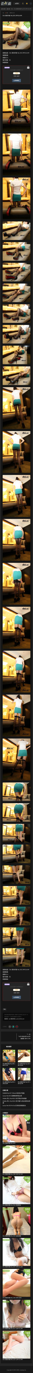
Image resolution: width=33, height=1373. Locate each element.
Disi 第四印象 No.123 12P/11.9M (13, 1359)
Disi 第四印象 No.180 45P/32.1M (13, 1174)
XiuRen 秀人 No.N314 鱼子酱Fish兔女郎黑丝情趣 (16, 1102)
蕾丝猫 (8, 9)
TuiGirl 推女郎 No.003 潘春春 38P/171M (24, 1037)
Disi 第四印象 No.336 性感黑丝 (12, 1205)
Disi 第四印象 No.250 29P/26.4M (16, 1018)
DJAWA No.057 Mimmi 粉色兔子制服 (13, 1093)
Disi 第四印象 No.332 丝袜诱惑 (12, 1236)
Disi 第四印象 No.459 (9, 1143)
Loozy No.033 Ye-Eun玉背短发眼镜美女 (14, 1105)
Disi (12, 9)
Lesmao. (22, 1370)
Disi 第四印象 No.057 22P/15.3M (13, 1328)
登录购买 (17, 80)
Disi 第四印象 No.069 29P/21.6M (13, 1267)
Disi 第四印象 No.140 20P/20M (12, 1297)
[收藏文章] (9, 1026)
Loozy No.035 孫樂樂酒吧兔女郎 (12, 1096)
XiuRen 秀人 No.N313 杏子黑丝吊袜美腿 (14, 1098)
